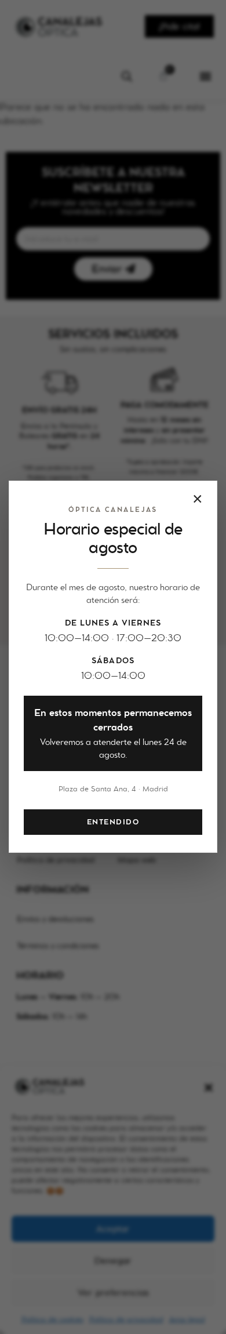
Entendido (113, 822)
